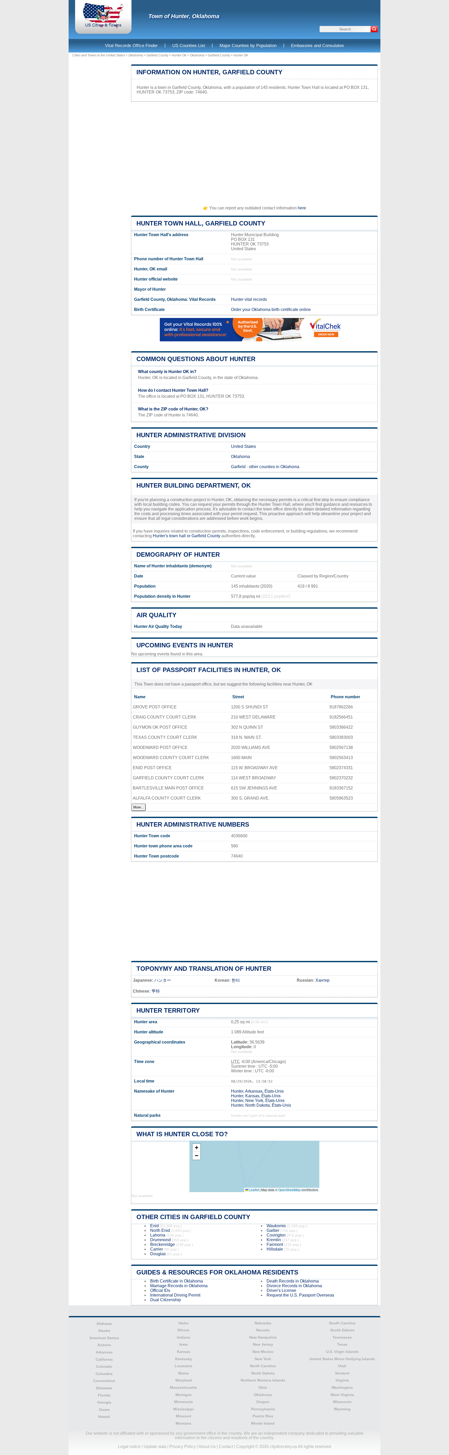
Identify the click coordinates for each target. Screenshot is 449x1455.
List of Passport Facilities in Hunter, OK (208, 669)
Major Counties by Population (248, 45)
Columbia (104, 1374)
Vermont (342, 1373)
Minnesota (183, 1402)
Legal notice (129, 1446)
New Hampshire (263, 1337)
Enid (154, 1226)
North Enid (160, 1230)
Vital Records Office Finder (131, 45)
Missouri (183, 1416)
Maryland (183, 1380)
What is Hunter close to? (182, 1134)
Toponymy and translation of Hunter (203, 968)
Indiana (183, 1337)
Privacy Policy (182, 1446)
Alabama (104, 1323)
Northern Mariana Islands (263, 1380)
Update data (155, 1446)
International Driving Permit (175, 1295)
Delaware (104, 1388)
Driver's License (281, 1290)
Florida (104, 1395)
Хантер (322, 980)
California (104, 1359)
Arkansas (104, 1352)
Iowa (183, 1344)
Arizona (104, 1345)
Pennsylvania (263, 1409)
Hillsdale (275, 1249)
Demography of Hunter (178, 554)
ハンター (162, 980)
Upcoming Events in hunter (184, 645)
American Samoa (104, 1338)
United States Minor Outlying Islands (342, 1359)
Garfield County (157, 55)
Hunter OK (179, 55)
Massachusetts (183, 1387)
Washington (342, 1387)
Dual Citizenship (165, 1300)
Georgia (104, 1402)
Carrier (156, 1249)
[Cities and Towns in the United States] (103, 27)
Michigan (183, 1395)
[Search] (374, 29)
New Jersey (263, 1344)
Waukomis (276, 1226)
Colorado (104, 1366)
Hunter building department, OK (193, 485)
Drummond (160, 1240)
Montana (183, 1423)
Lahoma (157, 1235)
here (302, 208)
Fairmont (275, 1244)
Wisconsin (342, 1402)
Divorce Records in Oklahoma (294, 1286)
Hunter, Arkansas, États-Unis (257, 1091)
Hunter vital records (249, 299)
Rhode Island (263, 1423)
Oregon (262, 1402)
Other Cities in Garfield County (193, 1216)
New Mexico (263, 1352)
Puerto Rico (263, 1416)
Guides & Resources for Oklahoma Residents (217, 1272)
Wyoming (342, 1409)
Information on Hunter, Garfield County (209, 72)
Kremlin (274, 1240)
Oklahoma (135, 55)
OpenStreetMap (289, 1189)
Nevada (262, 1330)
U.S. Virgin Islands (342, 1352)
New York (263, 1359)
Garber (273, 1230)
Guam (104, 1409)
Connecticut (104, 1381)
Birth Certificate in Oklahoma (176, 1281)
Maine (183, 1373)
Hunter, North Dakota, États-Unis (261, 1105)
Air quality (156, 615)
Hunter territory (168, 1010)
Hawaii (104, 1416)
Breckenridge (162, 1244)
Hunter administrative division (191, 435)
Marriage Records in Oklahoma (179, 1286)
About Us (207, 1446)
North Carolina (263, 1366)
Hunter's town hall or (172, 536)
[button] (196, 1148)
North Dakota (263, 1373)
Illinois (183, 1330)
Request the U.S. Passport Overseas (300, 1295)
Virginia (342, 1380)
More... (138, 807)
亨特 (155, 991)
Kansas (183, 1352)
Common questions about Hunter (195, 358)
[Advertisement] (254, 151)
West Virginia (342, 1395)
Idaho (184, 1323)
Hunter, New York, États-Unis (258, 1100)
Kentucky (183, 1359)
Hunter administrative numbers (192, 824)
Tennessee (342, 1337)
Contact (226, 1446)
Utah (342, 1366)
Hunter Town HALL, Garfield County (200, 223)
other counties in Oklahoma (274, 466)
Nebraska (263, 1323)
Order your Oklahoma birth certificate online (271, 309)
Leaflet (253, 1189)
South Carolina (342, 1323)
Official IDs (160, 1290)
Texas (342, 1344)
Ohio (263, 1387)
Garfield (238, 466)
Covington (276, 1235)
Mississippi (183, 1409)
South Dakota (342, 1330)
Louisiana (183, 1366)
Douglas (158, 1254)
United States (243, 446)
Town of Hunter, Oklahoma (183, 16)
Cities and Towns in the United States (98, 55)
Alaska (104, 1330)
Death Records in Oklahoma (293, 1281)
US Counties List (188, 45)
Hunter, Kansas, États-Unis (256, 1096)
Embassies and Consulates (317, 45)
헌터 (236, 980)
